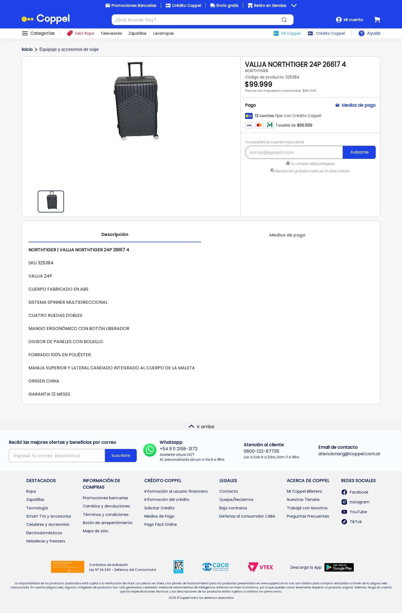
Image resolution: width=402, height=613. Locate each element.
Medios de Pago (159, 516)
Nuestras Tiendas (303, 499)
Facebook (359, 492)
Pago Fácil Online (160, 524)
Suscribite (121, 455)
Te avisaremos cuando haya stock (274, 142)
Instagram (359, 502)
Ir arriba (205, 427)
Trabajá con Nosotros (307, 508)
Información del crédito (167, 499)
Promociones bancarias (105, 498)
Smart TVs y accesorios (48, 516)
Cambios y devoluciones (106, 506)
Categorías (42, 33)
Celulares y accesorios (47, 524)
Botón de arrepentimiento (108, 523)
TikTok (356, 521)
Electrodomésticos (44, 533)
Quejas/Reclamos (236, 499)
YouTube (358, 512)
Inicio (27, 49)
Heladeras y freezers (45, 541)
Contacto (228, 491)
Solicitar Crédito (159, 508)
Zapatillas (35, 499)
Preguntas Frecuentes (308, 516)
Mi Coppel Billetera (304, 491)
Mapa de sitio (95, 531)
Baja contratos (233, 508)
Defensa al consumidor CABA (247, 516)
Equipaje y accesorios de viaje (69, 49)
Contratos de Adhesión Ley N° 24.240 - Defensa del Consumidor (122, 567)
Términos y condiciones (106, 514)
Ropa (31, 491)
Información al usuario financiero (176, 491)
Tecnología (37, 508)
